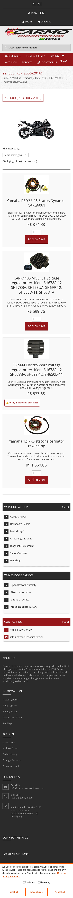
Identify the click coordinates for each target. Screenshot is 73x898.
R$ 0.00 (63, 60)
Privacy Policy (10, 711)
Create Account (11, 766)
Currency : (33, 12)
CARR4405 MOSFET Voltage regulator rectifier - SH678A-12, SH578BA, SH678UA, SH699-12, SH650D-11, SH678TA (36, 285)
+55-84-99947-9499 (21, 629)
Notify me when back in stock (23, 402)
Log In (28, 21)
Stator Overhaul (18, 553)
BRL (42, 13)
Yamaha (28, 78)
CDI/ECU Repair (18, 516)
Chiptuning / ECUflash (21, 538)
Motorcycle (40, 78)
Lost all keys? (17, 531)
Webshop (16, 78)
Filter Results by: (11, 148)
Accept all (60, 892)
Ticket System (10, 699)
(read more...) (20, 681)
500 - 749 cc (55, 78)
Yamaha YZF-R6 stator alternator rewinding (36, 443)
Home (6, 78)
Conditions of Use (12, 717)
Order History (10, 754)
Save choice (36, 892)
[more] (65, 507)
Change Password (12, 760)
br (39, 4)
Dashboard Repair (20, 524)
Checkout (46, 21)
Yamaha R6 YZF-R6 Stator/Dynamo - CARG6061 (36, 203)
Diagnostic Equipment (21, 545)
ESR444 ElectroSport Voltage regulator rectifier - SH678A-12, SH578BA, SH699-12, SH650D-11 (36, 370)
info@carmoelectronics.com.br (26, 637)
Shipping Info (10, 705)
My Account (9, 742)
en (34, 4)
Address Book (10, 748)
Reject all (13, 892)
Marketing (45, 882)
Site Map (7, 723)
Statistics (30, 882)
